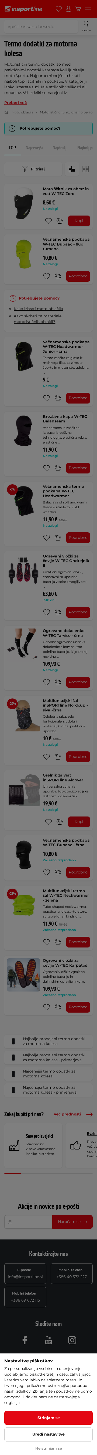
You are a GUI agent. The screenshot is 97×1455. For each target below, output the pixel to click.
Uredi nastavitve (48, 1434)
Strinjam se (48, 1417)
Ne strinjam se (48, 1448)
